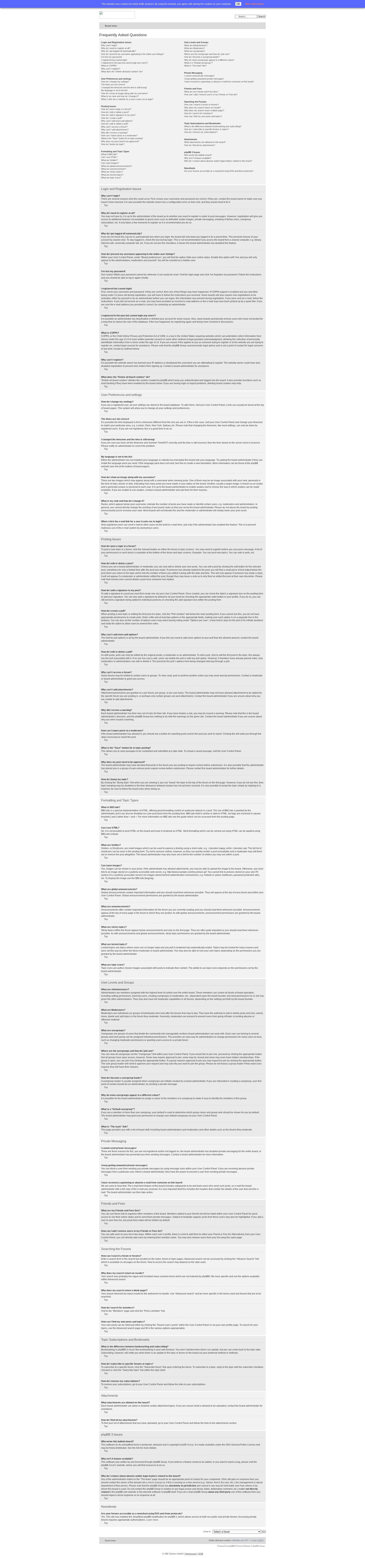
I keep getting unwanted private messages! (204, 79)
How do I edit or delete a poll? (114, 124)
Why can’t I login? (109, 45)
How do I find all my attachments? (199, 145)
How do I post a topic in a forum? (116, 109)
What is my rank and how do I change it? (120, 96)
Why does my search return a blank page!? (204, 110)
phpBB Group (186, 1444)
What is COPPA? (109, 66)
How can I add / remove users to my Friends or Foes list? (210, 94)
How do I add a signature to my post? (118, 115)
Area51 (112, 1465)
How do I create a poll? (111, 118)
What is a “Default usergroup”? (198, 63)
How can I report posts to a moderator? (119, 135)
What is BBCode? (109, 154)
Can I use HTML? (109, 157)
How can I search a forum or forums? (201, 104)
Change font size (255, 26)
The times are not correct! (113, 84)
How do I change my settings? (115, 81)
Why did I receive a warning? (114, 133)
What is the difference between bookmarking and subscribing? (212, 126)
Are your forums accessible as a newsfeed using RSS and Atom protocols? (218, 171)
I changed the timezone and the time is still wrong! (124, 87)
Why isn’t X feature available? (197, 158)
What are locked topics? (112, 175)
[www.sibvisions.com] (117, 15)
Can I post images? (110, 163)
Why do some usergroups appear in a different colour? (209, 60)
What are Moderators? (194, 48)
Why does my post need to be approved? (120, 141)
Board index (111, 26)
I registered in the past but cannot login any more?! (124, 63)
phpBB (231, 1546)
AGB (200, 1553)
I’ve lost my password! (111, 57)
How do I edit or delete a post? (115, 112)
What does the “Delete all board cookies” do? (122, 71)
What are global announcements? (116, 166)
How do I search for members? (198, 113)
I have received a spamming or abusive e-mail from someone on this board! (219, 81)
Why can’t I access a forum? (114, 127)
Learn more (152, 1520)
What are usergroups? (194, 51)
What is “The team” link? (195, 66)
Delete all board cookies (220, 1540)
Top (106, 205)
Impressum (191, 1553)
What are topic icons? (111, 177)
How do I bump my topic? (113, 144)
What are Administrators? (195, 45)
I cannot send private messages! (199, 76)
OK (238, 3)
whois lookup (155, 1482)
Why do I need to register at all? (115, 48)
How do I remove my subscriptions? (200, 132)
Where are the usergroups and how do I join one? (207, 54)
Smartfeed (262, 26)
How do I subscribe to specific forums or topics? (206, 129)
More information (254, 4)
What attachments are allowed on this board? (205, 142)
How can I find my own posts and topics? (203, 116)
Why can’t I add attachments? (115, 129)
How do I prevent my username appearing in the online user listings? (132, 54)
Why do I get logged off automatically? (118, 51)
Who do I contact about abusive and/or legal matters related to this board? (218, 161)
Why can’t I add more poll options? (117, 121)
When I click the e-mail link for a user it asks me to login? (127, 99)
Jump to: (207, 1531)
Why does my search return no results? (202, 107)
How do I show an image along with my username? (124, 93)
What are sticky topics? (112, 172)
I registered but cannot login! (114, 60)
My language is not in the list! (114, 90)
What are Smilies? (109, 160)
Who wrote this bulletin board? (198, 155)
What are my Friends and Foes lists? (201, 92)
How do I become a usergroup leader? (202, 57)
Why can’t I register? (110, 69)
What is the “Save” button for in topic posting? (122, 138)
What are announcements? (113, 169)
